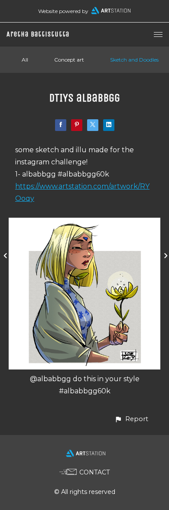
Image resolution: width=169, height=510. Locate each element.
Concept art (69, 59)
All (25, 59)
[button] (131, 419)
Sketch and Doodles (134, 59)
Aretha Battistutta (37, 34)
